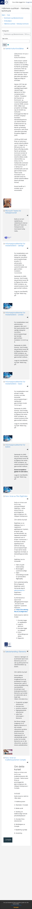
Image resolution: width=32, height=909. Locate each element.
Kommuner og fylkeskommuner (13, 18)
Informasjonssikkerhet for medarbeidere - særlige (15, 245)
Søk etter (5, 38)
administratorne (19, 590)
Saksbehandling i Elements (15, 652)
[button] (8, 45)
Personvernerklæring (16, 905)
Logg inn (29, 2)
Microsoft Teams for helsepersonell (13, 212)
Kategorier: (5, 31)
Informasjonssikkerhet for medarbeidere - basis (15, 383)
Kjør (4, 45)
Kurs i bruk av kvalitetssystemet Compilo (15, 759)
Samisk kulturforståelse (14, 49)
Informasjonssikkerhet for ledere (15, 446)
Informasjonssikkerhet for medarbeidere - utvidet (15, 314)
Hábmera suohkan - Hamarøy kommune (16, 24)
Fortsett (16, 907)
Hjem (3, 15)
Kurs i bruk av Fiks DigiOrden (16, 496)
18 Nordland (7, 21)
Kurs (8, 15)
